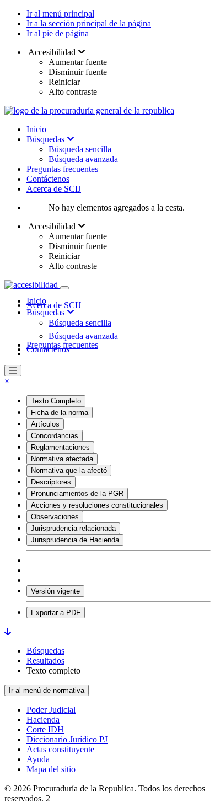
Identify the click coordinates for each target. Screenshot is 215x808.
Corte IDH (45, 729)
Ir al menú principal (60, 13)
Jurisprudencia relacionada (73, 528)
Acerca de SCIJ (53, 188)
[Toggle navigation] (64, 287)
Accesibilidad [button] (52, 52)
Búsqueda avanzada (83, 159)
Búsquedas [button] (46, 312)
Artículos (45, 424)
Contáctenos (47, 179)
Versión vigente (55, 591)
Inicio (36, 129)
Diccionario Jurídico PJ (67, 739)
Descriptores (51, 482)
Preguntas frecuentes (62, 169)
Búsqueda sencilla (80, 149)
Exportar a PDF (55, 612)
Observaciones (55, 517)
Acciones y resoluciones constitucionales (97, 505)
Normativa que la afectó (69, 470)
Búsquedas (46, 139)
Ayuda (38, 759)
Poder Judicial (51, 709)
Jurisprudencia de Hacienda (75, 540)
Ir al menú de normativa (46, 690)
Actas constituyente (60, 749)
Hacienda (43, 719)
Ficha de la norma (59, 412)
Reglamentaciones (60, 447)
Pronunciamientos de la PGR (77, 493)
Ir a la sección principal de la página (88, 23)
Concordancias (54, 436)
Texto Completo (56, 401)
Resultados (45, 660)
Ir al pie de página (57, 33)
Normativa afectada (62, 459)
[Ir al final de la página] (7, 632)
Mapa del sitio (51, 769)
